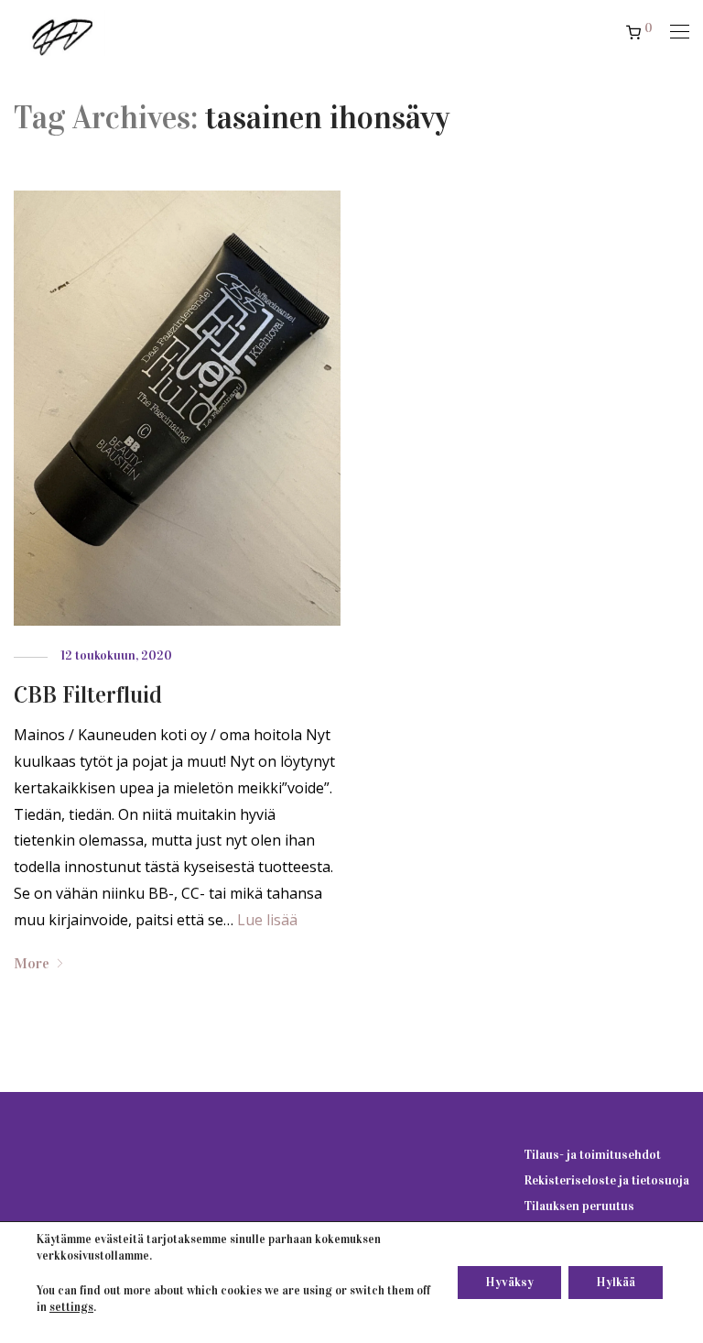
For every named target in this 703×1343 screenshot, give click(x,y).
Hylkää (615, 1282)
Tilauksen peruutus (579, 1206)
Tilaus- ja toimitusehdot (592, 1155)
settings (71, 1307)
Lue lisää (267, 920)
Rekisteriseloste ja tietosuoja (606, 1180)
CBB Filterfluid (88, 695)
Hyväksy (509, 1282)
